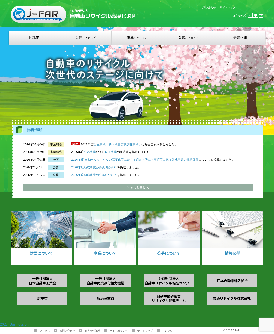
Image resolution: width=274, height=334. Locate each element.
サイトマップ (227, 7)
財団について (86, 38)
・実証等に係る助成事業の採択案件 (175, 159)
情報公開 (240, 38)
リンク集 (167, 330)
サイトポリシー (119, 330)
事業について (137, 38)
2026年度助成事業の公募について (94, 175)
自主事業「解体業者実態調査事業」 (117, 144)
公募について (188, 38)
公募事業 (90, 152)
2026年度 (77, 159)
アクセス (45, 330)
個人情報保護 (92, 330)
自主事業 (111, 152)
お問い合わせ (208, 7)
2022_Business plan (15, 324)
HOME (34, 38)
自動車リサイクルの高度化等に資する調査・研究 (117, 159)
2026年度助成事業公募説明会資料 (94, 167)
